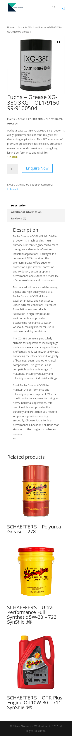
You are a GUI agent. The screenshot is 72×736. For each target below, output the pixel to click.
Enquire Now (37, 168)
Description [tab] (18, 205)
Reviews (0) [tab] (18, 218)
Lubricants (21, 27)
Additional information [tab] (26, 212)
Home (10, 27)
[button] (59, 42)
